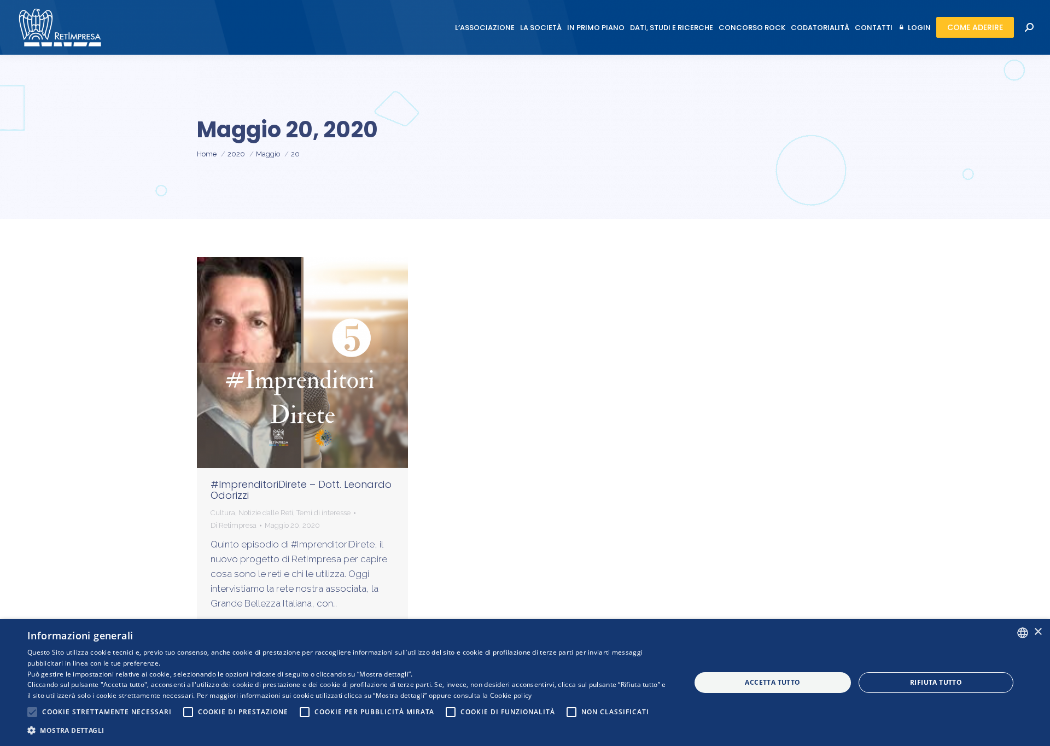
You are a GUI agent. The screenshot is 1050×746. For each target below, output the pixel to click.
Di (233, 525)
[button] (349, 730)
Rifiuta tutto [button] (936, 682)
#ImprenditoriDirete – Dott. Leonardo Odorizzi (301, 489)
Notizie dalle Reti (265, 513)
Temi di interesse (323, 513)
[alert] (525, 682)
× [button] (1038, 632)
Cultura (223, 513)
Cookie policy (511, 695)
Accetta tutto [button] (772, 682)
